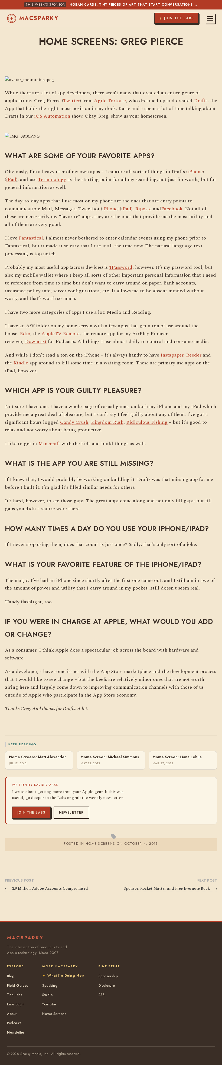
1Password (120, 267)
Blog (10, 976)
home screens (100, 843)
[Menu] (210, 18)
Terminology (52, 179)
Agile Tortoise (110, 100)
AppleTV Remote (60, 333)
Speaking (49, 985)
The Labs (14, 994)
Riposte (143, 208)
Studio (47, 994)
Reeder (193, 355)
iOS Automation (52, 116)
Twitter (71, 100)
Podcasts (14, 1022)
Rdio (25, 333)
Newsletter (71, 812)
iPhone (195, 171)
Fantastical (31, 238)
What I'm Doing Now (65, 975)
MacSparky (39, 18)
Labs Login (16, 1004)
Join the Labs (31, 812)
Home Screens (54, 1013)
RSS (102, 994)
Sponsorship (108, 976)
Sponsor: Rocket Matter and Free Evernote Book (170, 889)
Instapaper (172, 355)
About (12, 1013)
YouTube (49, 1004)
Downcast (36, 341)
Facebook (171, 208)
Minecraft (49, 443)
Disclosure (107, 985)
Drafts (200, 100)
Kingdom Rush (107, 422)
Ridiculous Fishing (147, 422)
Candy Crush (74, 422)
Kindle (20, 363)
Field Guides (17, 985)
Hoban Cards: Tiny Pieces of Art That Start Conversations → (134, 4)
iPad (11, 179)
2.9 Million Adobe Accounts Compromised (46, 889)
